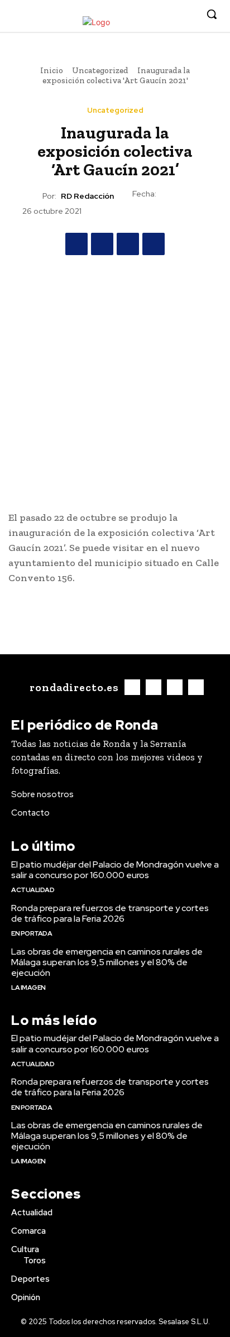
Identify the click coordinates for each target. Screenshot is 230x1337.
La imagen (28, 987)
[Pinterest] (128, 244)
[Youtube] (188, 14)
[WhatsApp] (153, 244)
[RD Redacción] (32, 196)
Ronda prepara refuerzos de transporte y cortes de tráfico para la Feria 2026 (110, 913)
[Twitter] (170, 14)
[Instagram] (153, 14)
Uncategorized (100, 70)
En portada (31, 933)
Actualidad (32, 889)
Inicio (51, 70)
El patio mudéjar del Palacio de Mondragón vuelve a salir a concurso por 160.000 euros (115, 870)
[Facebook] (136, 14)
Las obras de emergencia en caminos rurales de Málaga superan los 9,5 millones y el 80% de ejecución (107, 962)
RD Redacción (87, 196)
